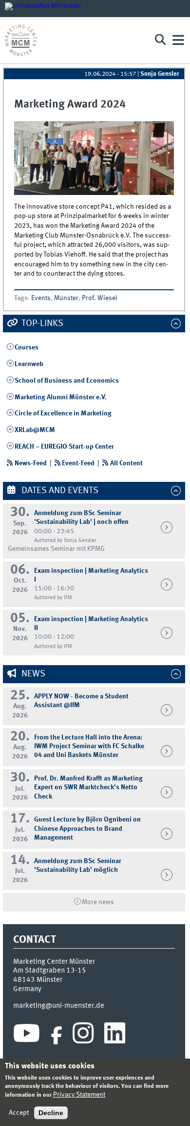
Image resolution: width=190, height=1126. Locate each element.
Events (41, 298)
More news (98, 902)
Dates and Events (58, 490)
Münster (66, 298)
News (32, 674)
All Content (126, 463)
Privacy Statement (79, 1094)
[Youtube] (26, 1035)
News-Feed (31, 463)
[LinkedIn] (114, 1035)
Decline (50, 1113)
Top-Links (41, 323)
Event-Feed (78, 463)
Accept (19, 1112)
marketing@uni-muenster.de (58, 1006)
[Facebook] (56, 1035)
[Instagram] (83, 1035)
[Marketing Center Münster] (75, 40)
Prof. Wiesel (99, 298)
